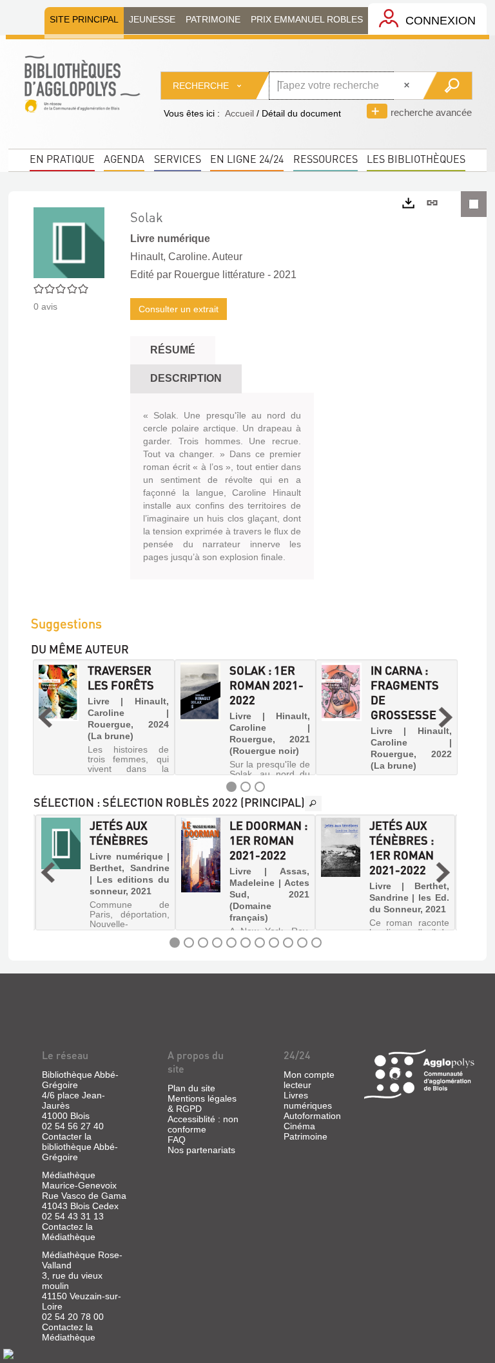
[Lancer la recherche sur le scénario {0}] (447, 85)
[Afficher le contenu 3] (260, 787)
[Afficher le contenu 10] (302, 942)
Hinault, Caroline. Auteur (186, 256)
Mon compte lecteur (309, 1079)
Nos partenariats (201, 1150)
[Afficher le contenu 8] (274, 942)
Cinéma (299, 1126)
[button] (45, 717)
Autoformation (312, 1116)
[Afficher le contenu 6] (245, 942)
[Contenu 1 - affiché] (231, 787)
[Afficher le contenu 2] (245, 787)
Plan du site (191, 1088)
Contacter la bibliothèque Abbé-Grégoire (80, 1146)
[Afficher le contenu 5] (231, 942)
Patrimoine (305, 1136)
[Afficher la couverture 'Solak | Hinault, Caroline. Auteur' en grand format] (69, 242)
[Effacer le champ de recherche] (408, 85)
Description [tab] (186, 378)
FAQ (177, 1139)
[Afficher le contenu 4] (217, 942)
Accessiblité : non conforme (203, 1124)
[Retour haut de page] (8, 1353)
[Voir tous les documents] (313, 803)
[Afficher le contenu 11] (316, 942)
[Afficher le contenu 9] (288, 942)
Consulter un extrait (178, 309)
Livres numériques (308, 1100)
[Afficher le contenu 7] (260, 942)
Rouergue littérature (219, 274)
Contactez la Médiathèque (68, 1231)
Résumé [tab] (172, 349)
